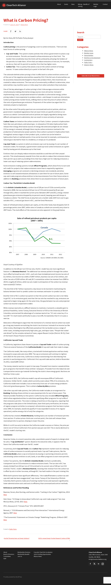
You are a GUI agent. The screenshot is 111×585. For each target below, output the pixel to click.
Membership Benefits (23, 554)
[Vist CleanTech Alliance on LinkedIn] (98, 563)
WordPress (19, 577)
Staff (4, 558)
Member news (88, 53)
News (72, 4)
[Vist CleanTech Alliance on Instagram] (102, 563)
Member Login (95, 5)
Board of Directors (8, 554)
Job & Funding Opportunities (42, 554)
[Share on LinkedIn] (20, 31)
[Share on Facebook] (11, 31)
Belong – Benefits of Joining (83, 5)
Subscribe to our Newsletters (91, 76)
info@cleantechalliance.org (97, 559)
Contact (105, 4)
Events (66, 4)
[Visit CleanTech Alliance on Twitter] (94, 563)
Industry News (88, 65)
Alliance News (88, 51)
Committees (7, 556)
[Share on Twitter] (15, 31)
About (59, 4)
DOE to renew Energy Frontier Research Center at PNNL (54, 538)
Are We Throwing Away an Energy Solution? (16, 538)
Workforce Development (92, 58)
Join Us (20, 556)
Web (5, 495)
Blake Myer (24, 25)
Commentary (88, 60)
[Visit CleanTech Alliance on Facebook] (90, 563)
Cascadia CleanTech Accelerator (43, 552)
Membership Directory (24, 552)
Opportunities (88, 55)
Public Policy (13, 529)
